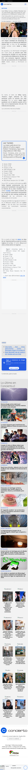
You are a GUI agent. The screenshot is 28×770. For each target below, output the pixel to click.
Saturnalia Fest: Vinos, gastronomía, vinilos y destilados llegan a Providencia (15, 348)
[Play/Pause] (25, 768)
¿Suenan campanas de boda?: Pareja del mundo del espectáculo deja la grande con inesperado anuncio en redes (8, 635)
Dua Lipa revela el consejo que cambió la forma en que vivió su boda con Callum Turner (8, 686)
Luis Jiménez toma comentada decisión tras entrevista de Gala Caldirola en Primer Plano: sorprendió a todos (20, 714)
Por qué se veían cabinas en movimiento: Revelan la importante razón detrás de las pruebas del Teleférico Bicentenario (7, 607)
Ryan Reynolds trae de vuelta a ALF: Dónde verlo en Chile (15, 353)
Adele (19, 239)
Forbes (8, 191)
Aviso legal (8, 745)
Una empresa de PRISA (14, 752)
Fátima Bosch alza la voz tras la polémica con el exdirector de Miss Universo (20, 605)
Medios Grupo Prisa (14, 755)
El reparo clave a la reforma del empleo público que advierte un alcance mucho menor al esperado (20, 634)
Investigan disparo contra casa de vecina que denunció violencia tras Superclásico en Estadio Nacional (20, 660)
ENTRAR (3, 1)
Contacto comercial (14, 738)
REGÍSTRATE (10, 1)
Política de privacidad (17, 745)
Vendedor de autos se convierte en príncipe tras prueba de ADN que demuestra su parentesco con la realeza (7, 714)
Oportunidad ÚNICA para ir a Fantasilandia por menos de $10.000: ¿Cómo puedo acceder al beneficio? (20, 687)
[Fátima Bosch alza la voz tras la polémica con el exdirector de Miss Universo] (20, 596)
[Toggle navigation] (25, 4)
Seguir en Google (14, 368)
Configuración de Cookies (18, 746)
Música (4, 342)
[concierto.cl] (6, 4)
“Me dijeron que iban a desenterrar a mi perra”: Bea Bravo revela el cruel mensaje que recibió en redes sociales (7, 661)
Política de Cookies (7, 746)
